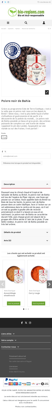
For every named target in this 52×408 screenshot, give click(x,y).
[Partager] (2, 152)
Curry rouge (34, 293)
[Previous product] (49, 29)
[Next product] (50, 29)
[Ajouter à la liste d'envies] (22, 264)
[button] (23, 309)
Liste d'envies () (45, 2)
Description (9, 184)
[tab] (26, 184)
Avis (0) (7, 240)
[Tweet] (5, 152)
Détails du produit (12, 232)
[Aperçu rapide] (22, 269)
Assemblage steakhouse (10, 294)
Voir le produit (13, 303)
